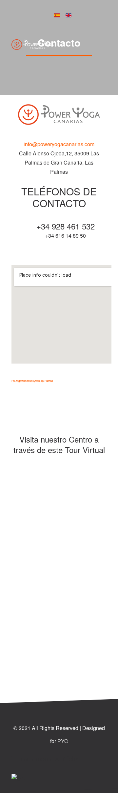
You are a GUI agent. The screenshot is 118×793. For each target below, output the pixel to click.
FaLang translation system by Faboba (32, 381)
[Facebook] (79, 14)
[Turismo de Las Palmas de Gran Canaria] (59, 311)
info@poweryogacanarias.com (59, 144)
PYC (62, 741)
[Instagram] (88, 14)
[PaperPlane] (32, 44)
